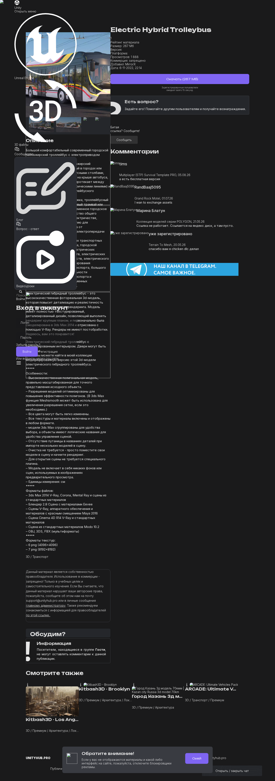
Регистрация (48, 351)
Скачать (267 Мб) (181, 79)
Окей (196, 758)
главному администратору (46, 605)
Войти (27, 351)
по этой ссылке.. (38, 615)
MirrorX (130, 64)
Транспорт (40, 557)
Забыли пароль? (28, 345)
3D (28, 557)
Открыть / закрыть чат (232, 771)
